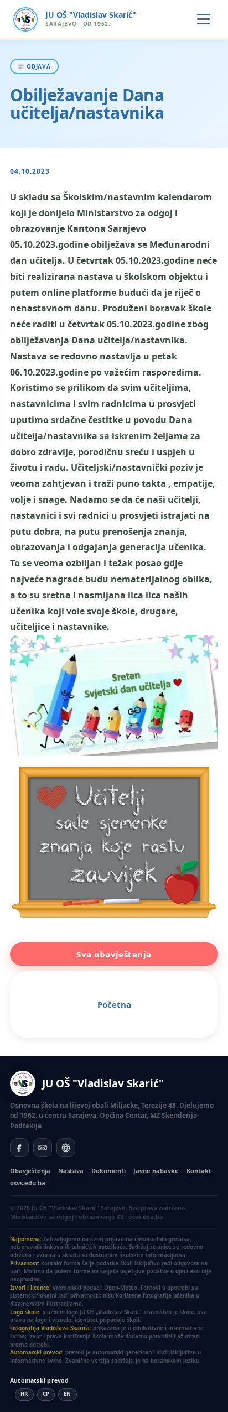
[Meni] (204, 19)
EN (67, 1394)
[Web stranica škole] (65, 1147)
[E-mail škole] (42, 1147)
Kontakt (198, 1170)
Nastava (71, 1170)
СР (46, 1394)
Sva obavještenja (113, 954)
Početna (114, 1004)
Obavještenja (30, 1170)
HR (24, 1394)
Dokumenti (108, 1170)
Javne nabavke (156, 1170)
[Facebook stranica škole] (19, 1147)
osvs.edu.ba (27, 1182)
